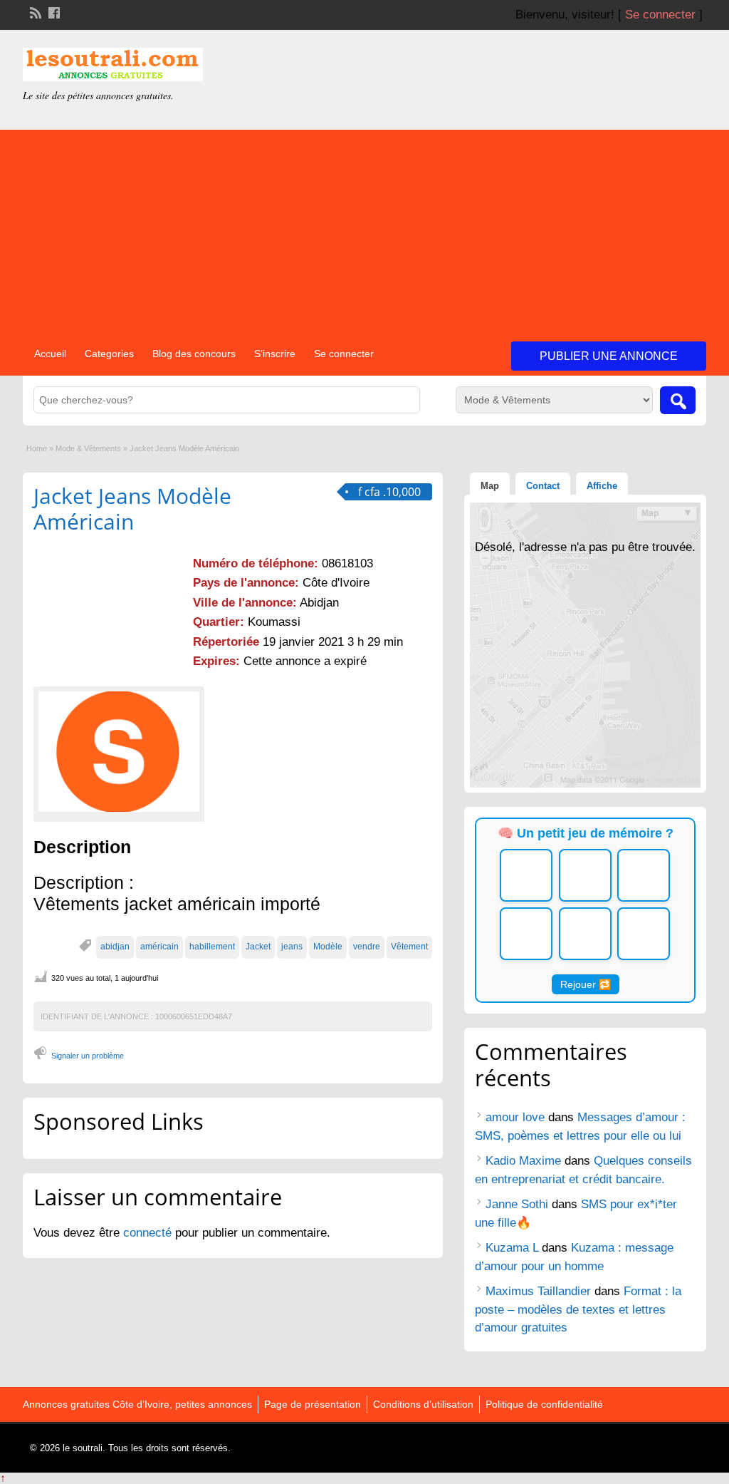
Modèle (327, 947)
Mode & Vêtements (88, 448)
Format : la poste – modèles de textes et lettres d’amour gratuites (578, 1309)
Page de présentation (312, 1404)
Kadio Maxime (523, 1161)
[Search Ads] (678, 400)
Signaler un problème (87, 1055)
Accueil (50, 353)
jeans (292, 947)
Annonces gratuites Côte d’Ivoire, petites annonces (137, 1404)
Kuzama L (512, 1247)
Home (36, 448)
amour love (515, 1117)
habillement (212, 947)
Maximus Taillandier (538, 1291)
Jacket (258, 947)
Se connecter (660, 14)
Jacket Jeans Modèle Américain (132, 508)
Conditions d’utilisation (423, 1404)
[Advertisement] (364, 229)
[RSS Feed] (34, 11)
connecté (149, 1233)
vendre (366, 947)
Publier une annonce (609, 356)
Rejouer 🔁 (585, 984)
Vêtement (409, 947)
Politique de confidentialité (544, 1404)
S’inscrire (274, 353)
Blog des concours (194, 353)
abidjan (115, 947)
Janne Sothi (517, 1204)
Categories (109, 353)
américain (159, 947)
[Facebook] (52, 11)
